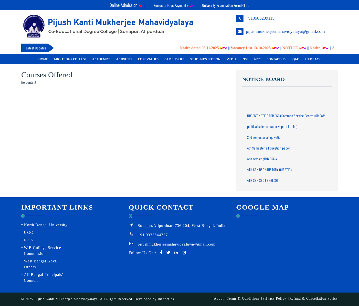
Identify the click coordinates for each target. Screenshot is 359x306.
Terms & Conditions (243, 298)
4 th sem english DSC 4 (262, 156)
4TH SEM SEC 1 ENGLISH (262, 178)
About (219, 298)
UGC (28, 232)
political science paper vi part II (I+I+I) (272, 124)
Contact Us (275, 59)
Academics (101, 59)
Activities (124, 59)
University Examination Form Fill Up (225, 5)
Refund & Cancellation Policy (313, 298)
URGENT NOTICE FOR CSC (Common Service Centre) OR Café (286, 113)
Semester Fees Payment (170, 5)
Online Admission (124, 5)
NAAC (30, 240)
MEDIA (231, 59)
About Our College (70, 59)
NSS (245, 59)
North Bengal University (46, 225)
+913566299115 (260, 18)
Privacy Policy (274, 298)
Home (43, 59)
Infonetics (166, 299)
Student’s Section (205, 59)
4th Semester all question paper (268, 145)
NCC (257, 59)
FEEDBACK (313, 59)
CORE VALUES (148, 59)
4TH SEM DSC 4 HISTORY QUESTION (269, 167)
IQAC (295, 59)
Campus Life (174, 59)
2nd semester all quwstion (264, 134)
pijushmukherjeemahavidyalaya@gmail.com (285, 31)
